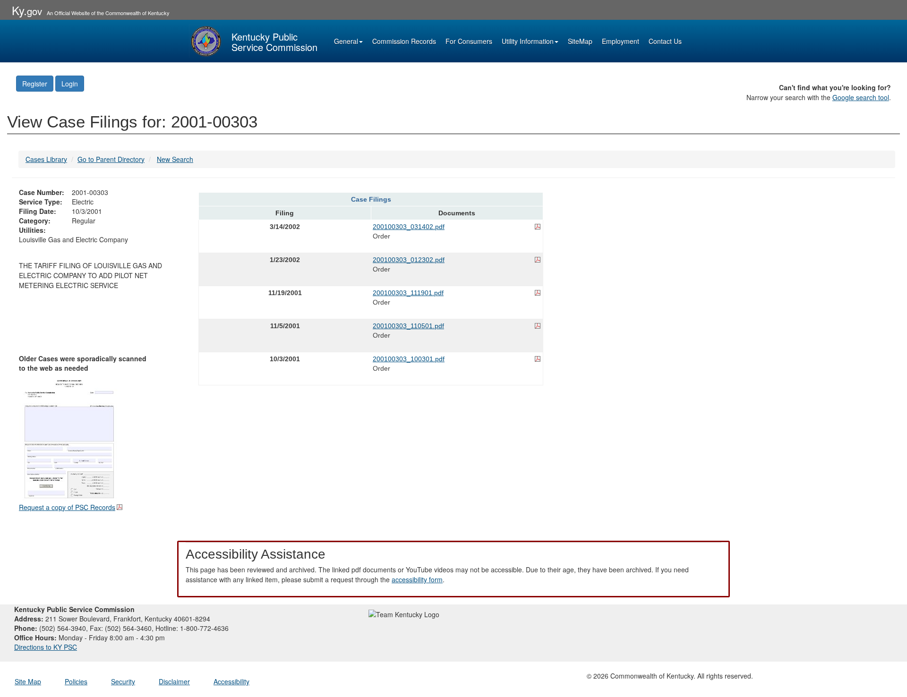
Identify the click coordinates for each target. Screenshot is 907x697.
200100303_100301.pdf (409, 359)
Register (34, 83)
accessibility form (417, 579)
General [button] (346, 41)
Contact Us (665, 41)
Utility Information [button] (528, 41)
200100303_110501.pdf (408, 326)
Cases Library (46, 159)
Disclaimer (174, 681)
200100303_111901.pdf (408, 293)
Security (123, 681)
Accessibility (231, 681)
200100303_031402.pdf (409, 226)
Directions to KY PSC (45, 647)
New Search (175, 159)
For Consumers (468, 41)
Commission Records (404, 41)
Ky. (27, 10)
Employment (620, 41)
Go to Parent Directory (111, 159)
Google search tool (860, 97)
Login (69, 83)
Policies (76, 681)
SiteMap (580, 41)
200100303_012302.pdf (409, 260)
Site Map (28, 681)
